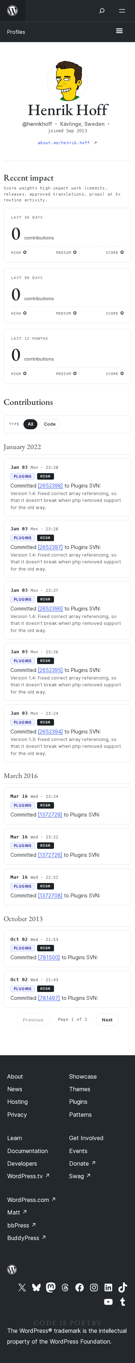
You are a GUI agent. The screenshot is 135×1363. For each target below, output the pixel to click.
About (15, 1076)
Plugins (78, 1101)
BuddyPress (26, 1237)
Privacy (17, 1114)
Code (50, 424)
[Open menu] (123, 11)
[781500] (49, 957)
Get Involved (86, 1138)
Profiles (16, 32)
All (30, 424)
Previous (33, 1020)
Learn (14, 1138)
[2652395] (50, 670)
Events (78, 1150)
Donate (82, 1163)
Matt (17, 1212)
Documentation (27, 1150)
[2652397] (50, 547)
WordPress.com (31, 1199)
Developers (22, 1163)
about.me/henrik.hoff (65, 143)
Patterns (80, 1114)
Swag (80, 1176)
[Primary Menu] (119, 31)
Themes (79, 1089)
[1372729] (50, 814)
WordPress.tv (28, 1176)
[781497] (49, 998)
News (14, 1089)
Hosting (17, 1101)
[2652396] (50, 608)
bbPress (21, 1225)
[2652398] (50, 485)
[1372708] (50, 895)
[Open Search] (102, 11)
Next (107, 1020)
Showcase (83, 1076)
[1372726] (50, 855)
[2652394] (50, 731)
